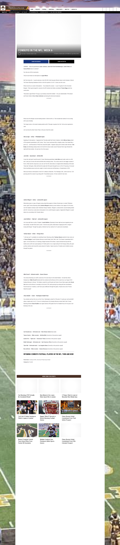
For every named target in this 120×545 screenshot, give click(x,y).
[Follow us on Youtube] (118, 9)
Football (44, 9)
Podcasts (37, 9)
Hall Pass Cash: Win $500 (55, 12)
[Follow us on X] (115, 9)
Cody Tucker (23, 53)
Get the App (24, 12)
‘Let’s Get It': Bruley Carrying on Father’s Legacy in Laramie (27, 417)
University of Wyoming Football (43, 359)
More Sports (59, 9)
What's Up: (4, 12)
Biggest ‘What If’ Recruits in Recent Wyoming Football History (48, 418)
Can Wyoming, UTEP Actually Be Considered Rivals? (26, 396)
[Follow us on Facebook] (111, 9)
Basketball (51, 9)
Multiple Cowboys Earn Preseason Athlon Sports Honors (47, 441)
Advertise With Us (44, 12)
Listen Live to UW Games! (14, 12)
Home (32, 9)
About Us (67, 9)
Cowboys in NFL (32, 359)
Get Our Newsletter (33, 12)
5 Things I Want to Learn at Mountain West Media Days (69, 396)
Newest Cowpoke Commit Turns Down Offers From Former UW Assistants (25, 441)
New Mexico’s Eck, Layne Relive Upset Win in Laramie (48, 396)
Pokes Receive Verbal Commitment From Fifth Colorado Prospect (68, 441)
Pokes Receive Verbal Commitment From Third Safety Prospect (69, 418)
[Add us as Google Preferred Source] (108, 9)
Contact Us (74, 9)
